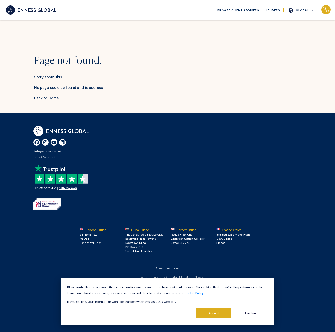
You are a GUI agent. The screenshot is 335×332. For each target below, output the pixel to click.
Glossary (199, 277)
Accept (214, 313)
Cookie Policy (193, 293)
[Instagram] (45, 142)
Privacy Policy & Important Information (171, 277)
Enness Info (141, 277)
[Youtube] (54, 142)
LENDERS (273, 10)
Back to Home (46, 98)
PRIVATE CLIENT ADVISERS (238, 10)
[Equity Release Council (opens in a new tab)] (47, 204)
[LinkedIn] (62, 142)
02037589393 (326, 10)
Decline (250, 313)
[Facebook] (36, 142)
